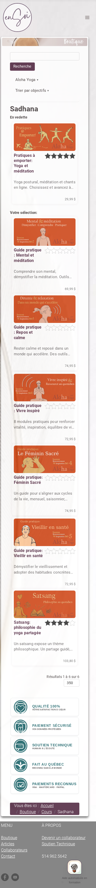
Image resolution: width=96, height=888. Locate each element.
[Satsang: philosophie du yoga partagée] (45, 604)
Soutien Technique (58, 843)
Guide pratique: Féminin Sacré (28, 480)
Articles (7, 843)
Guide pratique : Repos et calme (27, 332)
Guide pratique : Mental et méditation (27, 255)
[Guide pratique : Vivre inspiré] (45, 387)
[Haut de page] (89, 883)
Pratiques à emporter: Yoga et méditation (24, 163)
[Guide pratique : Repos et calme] (45, 309)
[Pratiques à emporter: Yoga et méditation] (45, 137)
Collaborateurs (14, 850)
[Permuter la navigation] (87, 17)
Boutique (9, 837)
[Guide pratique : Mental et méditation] (45, 232)
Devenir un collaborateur (64, 837)
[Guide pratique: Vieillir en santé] (45, 532)
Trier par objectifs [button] (30, 90)
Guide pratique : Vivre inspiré (27, 408)
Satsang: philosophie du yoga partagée (27, 627)
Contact (8, 856)
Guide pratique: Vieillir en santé (28, 553)
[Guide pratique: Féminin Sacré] (45, 459)
